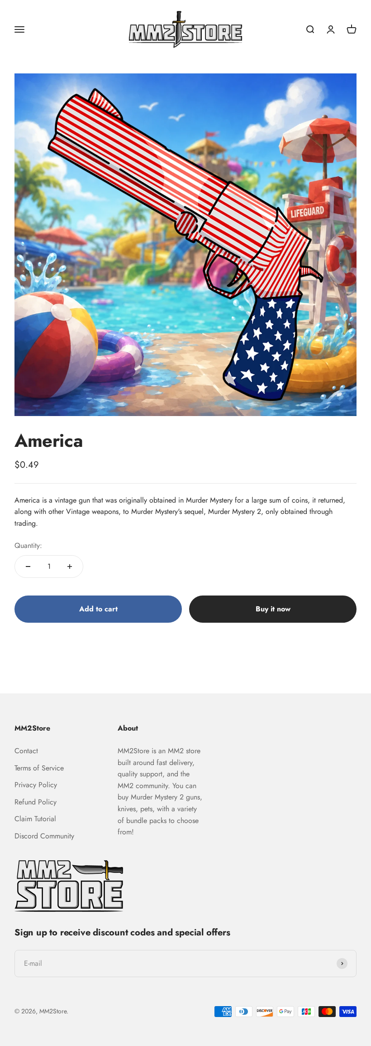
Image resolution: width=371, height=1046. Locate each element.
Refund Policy (35, 802)
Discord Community (44, 836)
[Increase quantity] (70, 566)
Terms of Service (39, 768)
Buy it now (273, 609)
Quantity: (28, 545)
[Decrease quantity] (28, 566)
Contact (26, 751)
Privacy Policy (35, 785)
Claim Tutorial (35, 819)
